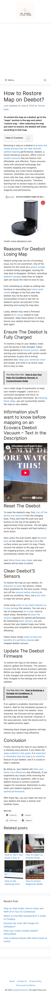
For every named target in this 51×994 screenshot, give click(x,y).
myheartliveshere (20, 990)
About (12, 981)
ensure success (31, 350)
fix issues (18, 315)
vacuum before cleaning (27, 592)
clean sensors (26, 621)
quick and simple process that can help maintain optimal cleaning (25, 148)
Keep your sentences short (32, 359)
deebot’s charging (12, 276)
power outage (38, 267)
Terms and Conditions (25, 985)
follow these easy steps (20, 560)
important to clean (13, 586)
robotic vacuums (12, 158)
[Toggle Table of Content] (27, 138)
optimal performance (14, 791)
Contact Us (22, 981)
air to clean (28, 611)
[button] (45, 80)
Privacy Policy (35, 981)
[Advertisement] (25, 49)
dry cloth (41, 595)
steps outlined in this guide (17, 753)
